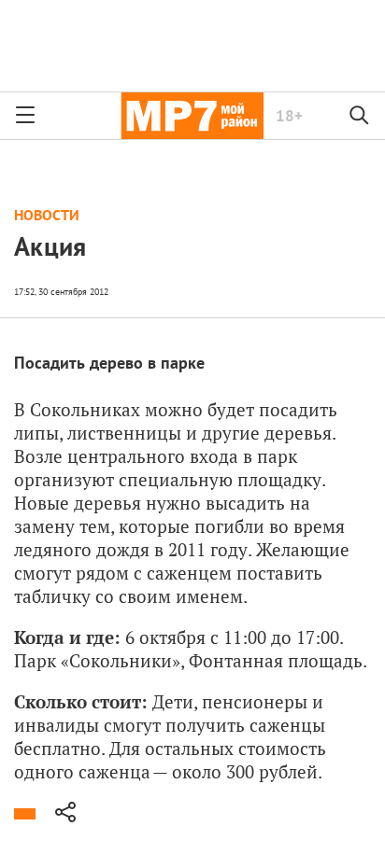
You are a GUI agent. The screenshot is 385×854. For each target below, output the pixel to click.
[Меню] (25, 115)
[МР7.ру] (192, 115)
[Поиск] (360, 115)
